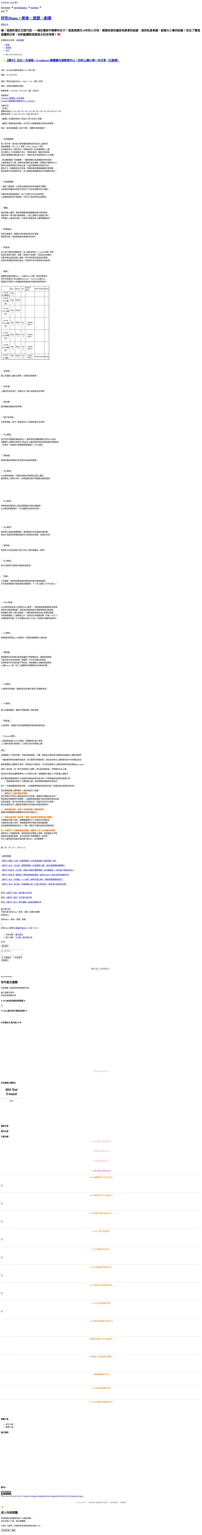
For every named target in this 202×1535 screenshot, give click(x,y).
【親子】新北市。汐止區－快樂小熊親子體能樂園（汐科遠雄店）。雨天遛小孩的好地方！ (38, 870)
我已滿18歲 (6, 1530)
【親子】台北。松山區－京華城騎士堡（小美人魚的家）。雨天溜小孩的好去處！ (34, 884)
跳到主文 (4, 25)
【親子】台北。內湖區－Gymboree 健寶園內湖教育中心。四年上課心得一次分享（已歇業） (63, 60)
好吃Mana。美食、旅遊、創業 (26, 18)
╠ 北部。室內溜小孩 (23, 937)
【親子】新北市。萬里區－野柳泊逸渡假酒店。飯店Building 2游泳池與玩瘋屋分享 (35, 875)
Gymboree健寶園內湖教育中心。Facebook (18, 101)
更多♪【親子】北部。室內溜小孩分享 (16, 893)
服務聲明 (123, 1502)
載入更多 (5, 946)
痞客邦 (18, 928)
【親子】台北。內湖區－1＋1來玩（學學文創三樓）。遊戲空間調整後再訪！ (32, 879)
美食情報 (20, 40)
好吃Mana (5, 915)
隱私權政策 (114, 1502)
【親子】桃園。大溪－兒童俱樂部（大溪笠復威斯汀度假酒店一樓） (29, 861)
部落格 (8, 48)
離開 (13, 1530)
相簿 (7, 45)
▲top (3, 941)
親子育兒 (19, 935)
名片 (7, 50)
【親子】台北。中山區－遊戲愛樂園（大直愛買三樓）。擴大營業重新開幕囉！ (33, 865)
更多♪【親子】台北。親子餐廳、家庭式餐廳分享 (21, 902)
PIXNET (83, 1502)
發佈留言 (5, 960)
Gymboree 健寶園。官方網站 (12, 98)
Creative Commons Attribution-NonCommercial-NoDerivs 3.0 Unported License (53, 1496)
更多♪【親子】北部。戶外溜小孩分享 (16, 897)
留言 (23, 928)
